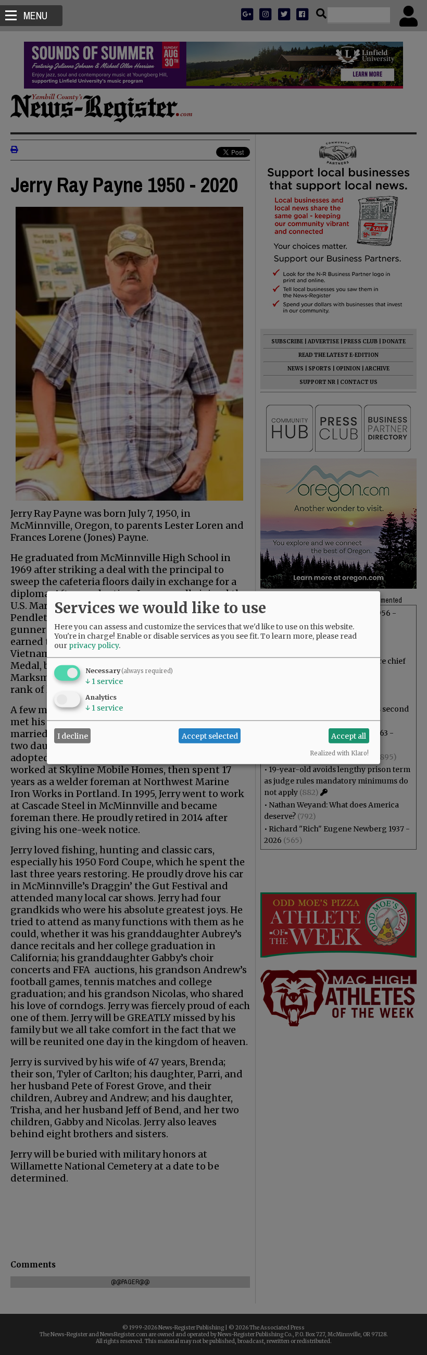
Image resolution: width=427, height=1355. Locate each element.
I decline (72, 735)
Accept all (348, 735)
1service (104, 681)
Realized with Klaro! (339, 753)
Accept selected (210, 735)
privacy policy (94, 645)
